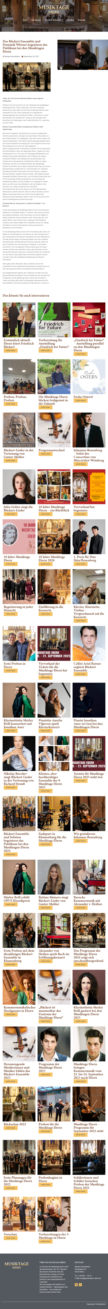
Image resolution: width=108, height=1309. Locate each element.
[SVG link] (54, 9)
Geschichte (36, 19)
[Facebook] (76, 1284)
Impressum (91, 1304)
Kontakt (81, 19)
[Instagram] (80, 1284)
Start (25, 19)
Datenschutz (101, 1304)
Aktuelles (70, 19)
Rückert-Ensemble (53, 19)
